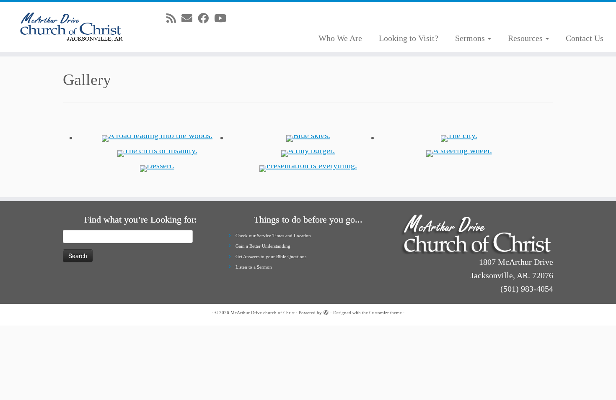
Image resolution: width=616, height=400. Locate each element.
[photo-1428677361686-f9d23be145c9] (459, 137)
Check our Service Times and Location (273, 235)
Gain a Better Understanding (263, 246)
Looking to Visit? (408, 38)
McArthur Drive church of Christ (262, 312)
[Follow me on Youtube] (223, 19)
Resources (526, 38)
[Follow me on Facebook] (206, 19)
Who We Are (340, 38)
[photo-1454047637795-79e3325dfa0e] (459, 152)
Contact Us (584, 38)
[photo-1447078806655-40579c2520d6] (157, 167)
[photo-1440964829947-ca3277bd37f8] (157, 137)
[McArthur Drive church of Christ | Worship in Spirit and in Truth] (71, 27)
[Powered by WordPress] (326, 311)
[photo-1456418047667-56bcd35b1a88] (308, 152)
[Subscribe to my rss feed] (173, 19)
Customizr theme (385, 312)
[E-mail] (189, 19)
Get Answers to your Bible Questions (271, 256)
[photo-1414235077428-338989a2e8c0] (308, 167)
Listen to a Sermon (254, 266)
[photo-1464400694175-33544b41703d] (157, 152)
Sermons (471, 38)
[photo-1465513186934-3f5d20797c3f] (308, 137)
